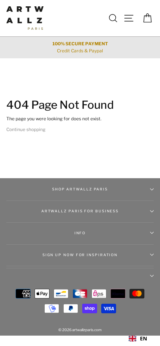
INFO (80, 233)
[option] (80, 47)
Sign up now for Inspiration (80, 255)
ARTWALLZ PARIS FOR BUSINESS (80, 211)
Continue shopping (25, 129)
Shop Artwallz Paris (80, 189)
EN (143, 338)
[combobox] (138, 338)
